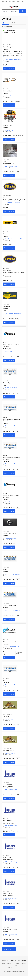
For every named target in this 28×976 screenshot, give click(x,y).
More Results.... (8, 949)
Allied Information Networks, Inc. (16, 971)
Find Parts (5, 960)
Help (3, 963)
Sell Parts (13, 960)
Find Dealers (22, 960)
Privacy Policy (17, 964)
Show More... (7, 57)
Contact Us (24, 964)
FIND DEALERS (20, 1)
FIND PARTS (4, 1)
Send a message (9, 69)
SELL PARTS (12, 1)
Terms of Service (9, 965)
